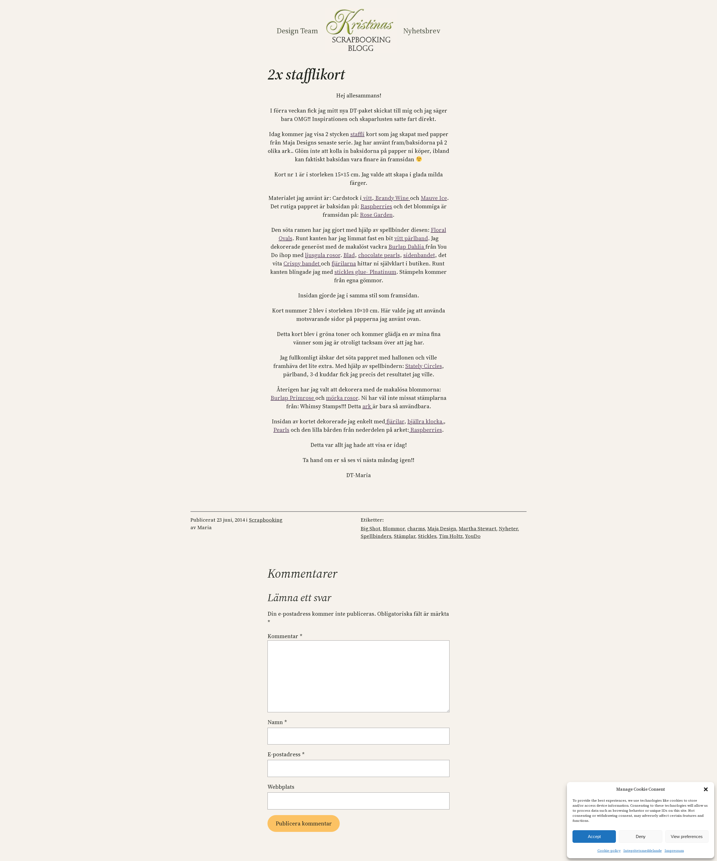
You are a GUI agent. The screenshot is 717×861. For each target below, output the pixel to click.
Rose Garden (376, 215)
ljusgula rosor (322, 255)
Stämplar (404, 536)
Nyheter (508, 528)
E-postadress (286, 754)
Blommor (394, 528)
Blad (349, 255)
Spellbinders (376, 536)
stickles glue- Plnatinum (365, 272)
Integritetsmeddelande (642, 850)
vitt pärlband (411, 238)
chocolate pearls (379, 255)
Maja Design (441, 528)
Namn (277, 722)
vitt (367, 198)
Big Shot (370, 528)
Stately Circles (423, 366)
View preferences (687, 836)
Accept (594, 836)
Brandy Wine (392, 198)
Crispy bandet (302, 263)
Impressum (674, 850)
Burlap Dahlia (406, 247)
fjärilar (394, 421)
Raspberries (376, 206)
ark (367, 406)
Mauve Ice (434, 198)
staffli (357, 134)
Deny (641, 836)
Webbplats (280, 787)
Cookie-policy (609, 850)
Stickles (427, 536)
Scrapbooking (265, 519)
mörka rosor (342, 398)
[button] (706, 789)
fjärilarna (344, 263)
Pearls (281, 430)
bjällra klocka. (426, 421)
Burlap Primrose (293, 398)
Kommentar (284, 636)
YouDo (473, 536)
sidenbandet (419, 255)
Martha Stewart (477, 528)
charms (416, 528)
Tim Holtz (451, 536)
